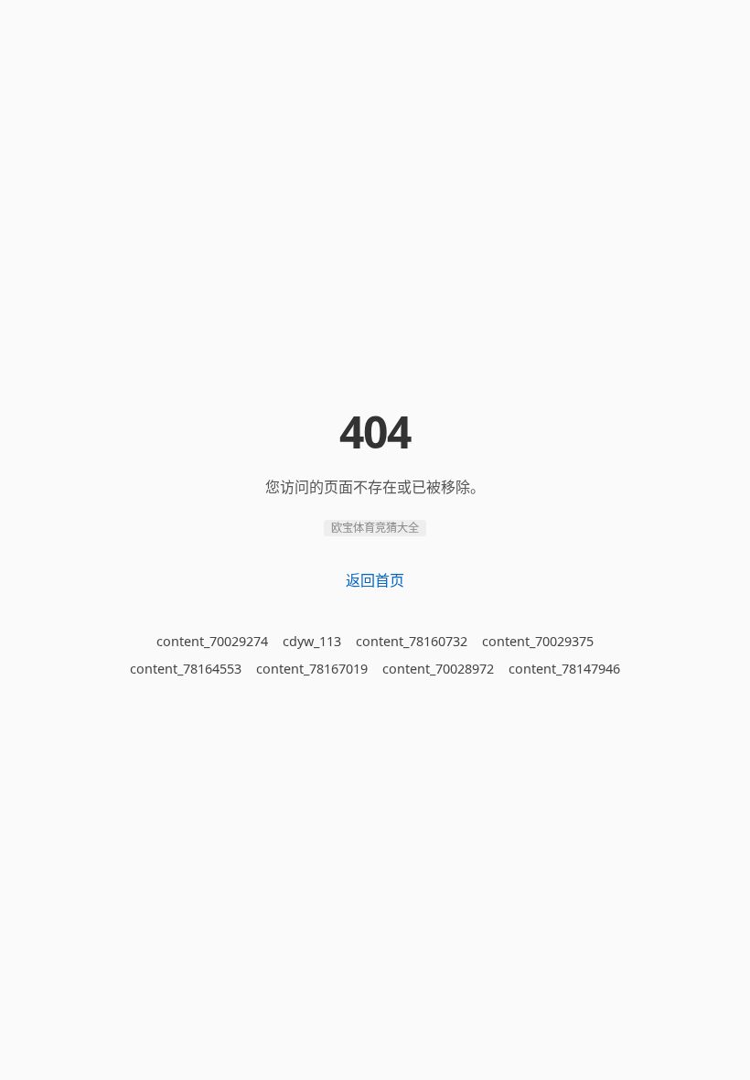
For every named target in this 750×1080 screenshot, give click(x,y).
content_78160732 (411, 641)
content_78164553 (185, 668)
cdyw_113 (312, 641)
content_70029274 (212, 641)
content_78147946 (564, 668)
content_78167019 (312, 668)
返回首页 (375, 580)
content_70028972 (438, 668)
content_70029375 (538, 641)
